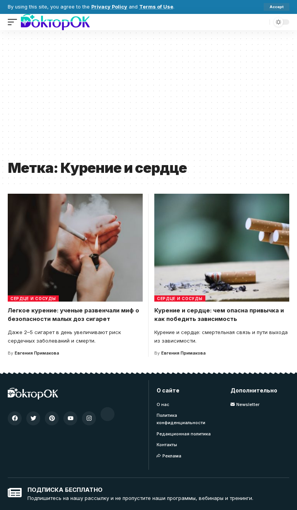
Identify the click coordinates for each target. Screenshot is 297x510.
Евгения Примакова (37, 353)
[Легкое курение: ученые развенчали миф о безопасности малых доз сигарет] (75, 248)
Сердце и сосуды (33, 298)
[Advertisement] (148, 98)
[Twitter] (33, 418)
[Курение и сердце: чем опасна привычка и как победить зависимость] (221, 248)
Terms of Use (156, 7)
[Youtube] (70, 418)
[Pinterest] (52, 418)
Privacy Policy (109, 7)
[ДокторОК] (55, 22)
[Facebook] (15, 418)
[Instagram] (89, 418)
